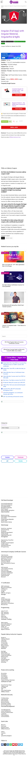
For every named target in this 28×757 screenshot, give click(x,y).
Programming (5, 607)
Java (2, 611)
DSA (2, 613)
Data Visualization (12, 516)
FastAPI (3, 544)
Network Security (5, 702)
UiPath (2, 626)
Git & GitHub (4, 506)
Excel (6, 686)
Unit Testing (4, 628)
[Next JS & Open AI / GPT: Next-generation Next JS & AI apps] (14, 256)
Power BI (3, 685)
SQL (2, 518)
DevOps (3, 594)
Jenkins (3, 597)
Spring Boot (11, 510)
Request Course (5, 727)
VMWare (3, 691)
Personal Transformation (7, 712)
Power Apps (8, 685)
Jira (5, 626)
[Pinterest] (16, 744)
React (2, 509)
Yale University (4, 555)
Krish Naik (3, 651)
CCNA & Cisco (4, 588)
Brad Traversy (4, 644)
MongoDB (3, 507)
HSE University (4, 567)
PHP (2, 612)
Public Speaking (5, 715)
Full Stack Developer (7, 500)
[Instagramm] (8, 744)
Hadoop (10, 522)
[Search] (25, 2)
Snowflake (3, 687)
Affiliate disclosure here (15, 137)
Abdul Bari (3, 648)
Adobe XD (3, 532)
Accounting (3, 673)
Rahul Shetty (4, 652)
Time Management (5, 709)
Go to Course (18, 95)
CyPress (8, 625)
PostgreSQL (9, 507)
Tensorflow (10, 540)
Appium (3, 629)
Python (2, 520)
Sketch (11, 532)
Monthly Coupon (9, 238)
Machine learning (5, 515)
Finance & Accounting (7, 670)
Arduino (7, 691)
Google (2, 591)
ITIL (4, 593)
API (8, 628)
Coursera (7, 457)
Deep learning (4, 540)
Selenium (3, 625)
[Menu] (2, 2)
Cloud (8, 601)
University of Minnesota (6, 557)
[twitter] (5, 744)
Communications (5, 716)
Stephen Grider (4, 660)
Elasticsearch (4, 603)
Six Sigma (8, 593)
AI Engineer (4, 536)
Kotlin (2, 616)
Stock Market (4, 676)
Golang (5, 617)
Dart (5, 616)
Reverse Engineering (6, 704)
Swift (2, 617)
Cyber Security (4, 699)
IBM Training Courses (6, 559)
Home (2, 6)
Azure (5, 601)
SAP (2, 689)
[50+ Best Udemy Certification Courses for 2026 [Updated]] (14, 277)
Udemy (3, 43)
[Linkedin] (19, 744)
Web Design (4, 525)
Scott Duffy (4, 641)
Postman (7, 629)
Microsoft (3, 576)
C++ (5, 611)
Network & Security (7, 694)
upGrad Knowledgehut (6, 735)
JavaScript (9, 528)
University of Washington (7, 572)
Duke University (4, 570)
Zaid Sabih (3, 658)
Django (6, 510)
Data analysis (4, 516)
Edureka (21, 461)
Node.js (3, 510)
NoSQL (5, 518)
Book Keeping (4, 678)
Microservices (4, 604)
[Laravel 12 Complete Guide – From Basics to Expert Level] (14, 317)
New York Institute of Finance (8, 563)
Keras (4, 541)
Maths (6, 544)
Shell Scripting (7, 690)
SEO (10, 535)
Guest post (3, 726)
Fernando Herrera (5, 659)
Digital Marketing (5, 535)
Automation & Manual (6, 624)
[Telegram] (21, 744)
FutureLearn (21, 457)
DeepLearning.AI (5, 575)
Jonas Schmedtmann (6, 655)
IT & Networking (5, 698)
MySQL (8, 506)
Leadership (3, 713)
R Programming (5, 546)
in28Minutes (4, 647)
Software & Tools (6, 681)
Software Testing (6, 619)
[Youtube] (13, 744)
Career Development (6, 711)
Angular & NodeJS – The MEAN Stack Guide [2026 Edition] (18, 104)
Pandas (3, 519)
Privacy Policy (21, 753)
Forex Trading (4, 677)
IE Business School (5, 574)
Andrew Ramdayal (5, 654)
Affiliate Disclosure (5, 728)
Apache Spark (4, 522)
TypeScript (6, 612)
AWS (2, 601)
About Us (3, 724)
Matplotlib (11, 519)
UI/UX (2, 529)
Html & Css (3, 528)
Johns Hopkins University (7, 568)
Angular (3, 41)
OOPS (2, 615)
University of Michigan (6, 571)
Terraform (3, 600)
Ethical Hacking (4, 700)
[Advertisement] (14, 152)
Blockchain (12, 680)
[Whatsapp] (10, 744)
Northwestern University (6, 556)
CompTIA (3, 590)
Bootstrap (6, 529)
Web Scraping (4, 622)
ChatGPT (3, 542)
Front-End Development (6, 503)
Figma (7, 532)
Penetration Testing (5, 703)
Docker (2, 599)
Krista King (3, 662)
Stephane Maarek (5, 639)
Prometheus (11, 603)
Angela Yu (3, 637)
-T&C (25, 753)
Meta (2, 564)
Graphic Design (4, 533)
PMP (2, 593)
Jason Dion (3, 640)
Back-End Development (6, 505)
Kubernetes (7, 599)
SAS (6, 520)
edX (7, 461)
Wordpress (3, 531)
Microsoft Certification (6, 587)
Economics (3, 674)
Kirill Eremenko (4, 656)
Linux (2, 690)
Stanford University (5, 560)
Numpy (6, 519)
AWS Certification (5, 586)
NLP (2, 541)
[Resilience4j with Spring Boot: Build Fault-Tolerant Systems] (14, 297)
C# (7, 611)
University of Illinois (5, 561)
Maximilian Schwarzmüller (20, 41)
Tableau (3, 686)
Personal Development (8, 706)
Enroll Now (14, 127)
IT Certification (5, 583)
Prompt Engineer (10, 542)
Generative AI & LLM (6, 545)
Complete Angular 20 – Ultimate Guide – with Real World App (18, 90)
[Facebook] (2, 744)
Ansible (8, 600)
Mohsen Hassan (5, 645)
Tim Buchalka (4, 643)
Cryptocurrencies (5, 680)
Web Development (9, 41)
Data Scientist (5, 512)
